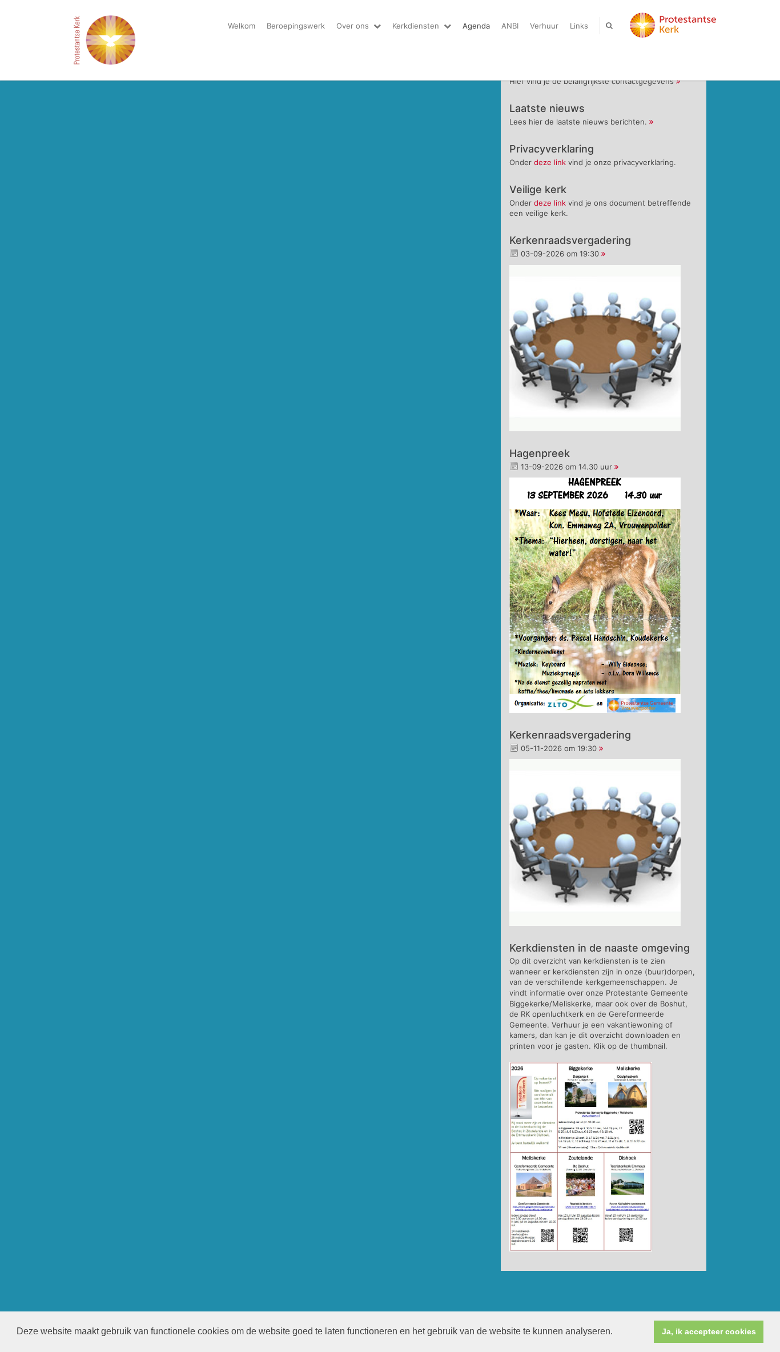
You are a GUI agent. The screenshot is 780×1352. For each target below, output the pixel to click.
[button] (616, 1332)
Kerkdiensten (415, 25)
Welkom (241, 25)
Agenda (476, 25)
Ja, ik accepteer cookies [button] (709, 1331)
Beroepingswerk (296, 25)
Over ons (352, 25)
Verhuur (544, 25)
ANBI (509, 25)
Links (579, 25)
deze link (550, 162)
